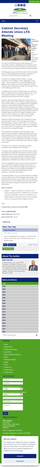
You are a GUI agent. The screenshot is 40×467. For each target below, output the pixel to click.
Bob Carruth (11, 211)
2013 (3, 323)
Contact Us (7, 367)
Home (6, 344)
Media (6, 362)
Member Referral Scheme (12, 354)
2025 (3, 289)
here (21, 450)
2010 (3, 331)
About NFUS (8, 347)
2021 (3, 300)
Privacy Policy (8, 370)
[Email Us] (16, 5)
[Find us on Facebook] (19, 5)
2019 (3, 306)
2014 (3, 320)
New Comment (9, 248)
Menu (4, 21)
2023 (3, 295)
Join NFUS (7, 352)
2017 (3, 312)
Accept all (20, 456)
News (6, 357)
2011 (3, 329)
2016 (3, 314)
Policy (6, 364)
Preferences (20, 461)
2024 (3, 292)
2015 (3, 317)
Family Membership (10, 349)
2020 (3, 303)
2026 (3, 286)
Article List (6, 222)
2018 (3, 309)
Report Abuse (12, 244)
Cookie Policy (8, 372)
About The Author (11, 256)
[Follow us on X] (22, 5)
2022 (3, 297)
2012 (3, 326)
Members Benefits (10, 359)
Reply (5, 244)
